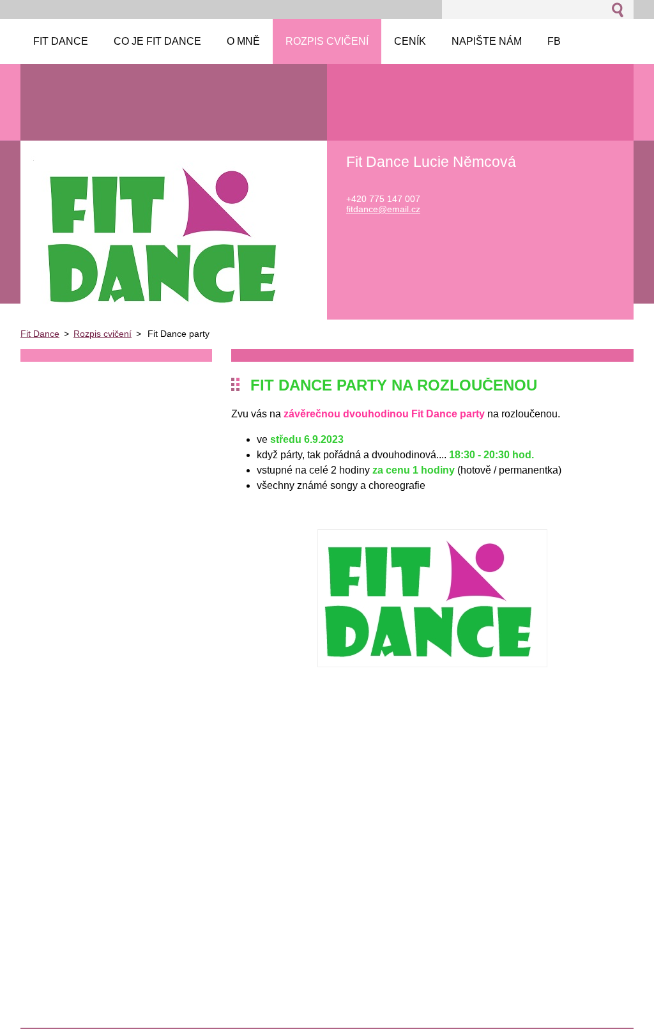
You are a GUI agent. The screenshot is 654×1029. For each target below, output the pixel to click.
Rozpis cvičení (102, 334)
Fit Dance (39, 334)
